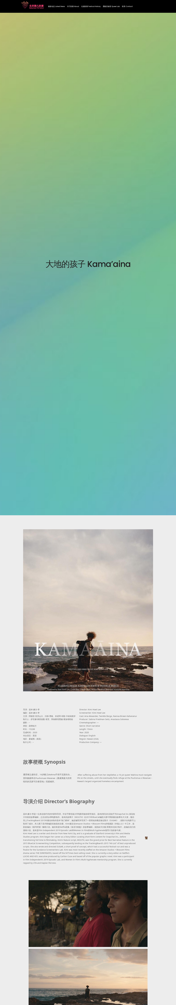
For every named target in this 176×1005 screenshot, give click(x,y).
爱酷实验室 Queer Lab (111, 6)
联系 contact (127, 6)
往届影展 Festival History (91, 6)
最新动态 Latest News (56, 6)
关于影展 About (73, 6)
